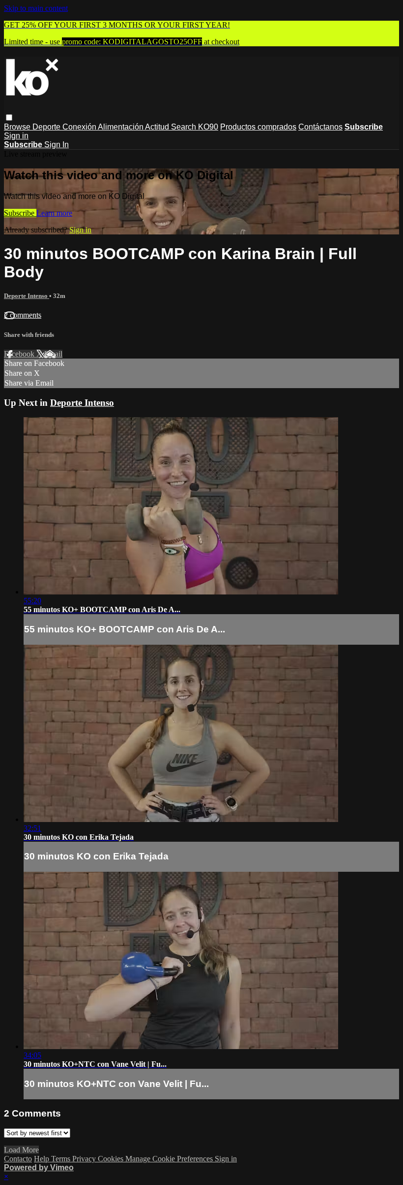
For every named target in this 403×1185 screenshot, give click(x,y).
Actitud (158, 127)
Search (184, 127)
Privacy (85, 1158)
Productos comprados (258, 127)
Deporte (47, 127)
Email (53, 354)
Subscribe (20, 213)
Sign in (16, 136)
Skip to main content (36, 8)
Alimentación (121, 127)
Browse (18, 127)
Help (42, 1158)
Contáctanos (320, 127)
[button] (9, 117)
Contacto (18, 1158)
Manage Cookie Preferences (170, 1158)
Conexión (80, 127)
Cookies (111, 1158)
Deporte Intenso (26, 295)
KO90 (208, 127)
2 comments (22, 315)
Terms (61, 1158)
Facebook (20, 354)
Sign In (56, 144)
